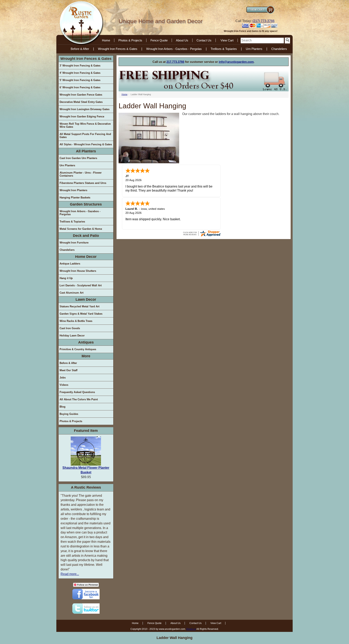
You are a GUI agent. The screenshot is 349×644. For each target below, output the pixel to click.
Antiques (86, 342)
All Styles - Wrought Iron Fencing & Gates (86, 144)
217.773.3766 (175, 61)
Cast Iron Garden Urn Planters (78, 158)
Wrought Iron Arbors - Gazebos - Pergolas (174, 49)
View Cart (227, 40)
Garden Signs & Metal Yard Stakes (81, 313)
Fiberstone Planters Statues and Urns (83, 182)
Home (106, 40)
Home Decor (86, 257)
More (86, 356)
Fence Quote (159, 40)
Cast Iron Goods (70, 328)
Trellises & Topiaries (224, 49)
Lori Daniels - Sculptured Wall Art (81, 285)
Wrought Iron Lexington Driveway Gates (84, 109)
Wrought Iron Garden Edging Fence (82, 116)
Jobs (63, 377)
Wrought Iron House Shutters (78, 270)
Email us (191, 629)
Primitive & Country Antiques (78, 349)
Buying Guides (69, 413)
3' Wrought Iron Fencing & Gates (80, 65)
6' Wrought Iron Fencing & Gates (80, 87)
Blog (62, 406)
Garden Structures (86, 204)
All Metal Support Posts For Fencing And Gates (85, 136)
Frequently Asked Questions (77, 392)
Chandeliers (279, 49)
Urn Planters (254, 49)
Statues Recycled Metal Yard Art (79, 306)
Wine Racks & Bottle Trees (76, 321)
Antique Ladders (70, 263)
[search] (262, 40)
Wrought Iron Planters (73, 190)
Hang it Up (66, 278)
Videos (64, 384)
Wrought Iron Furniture (74, 242)
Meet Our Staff (68, 370)
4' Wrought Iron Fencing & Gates (80, 72)
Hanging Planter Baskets (75, 197)
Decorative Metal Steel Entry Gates (81, 101)
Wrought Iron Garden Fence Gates (81, 94)
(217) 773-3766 (263, 21)
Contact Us (204, 40)
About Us (182, 40)
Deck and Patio (86, 236)
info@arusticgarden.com (236, 61)
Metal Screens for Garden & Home (81, 228)
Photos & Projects (130, 40)
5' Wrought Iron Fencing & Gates (80, 80)
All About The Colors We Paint (79, 399)
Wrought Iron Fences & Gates (117, 49)
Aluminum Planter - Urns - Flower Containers (81, 174)
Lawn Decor (86, 299)
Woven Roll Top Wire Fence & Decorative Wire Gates (85, 125)
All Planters (86, 151)
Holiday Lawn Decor (72, 335)
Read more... (70, 574)
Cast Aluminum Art (71, 292)
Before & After (80, 49)
